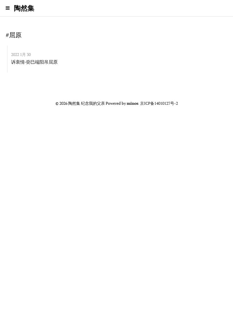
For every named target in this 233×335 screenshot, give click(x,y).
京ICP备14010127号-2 (159, 103)
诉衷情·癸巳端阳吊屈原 (34, 62)
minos (132, 103)
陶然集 (24, 7)
